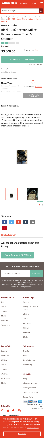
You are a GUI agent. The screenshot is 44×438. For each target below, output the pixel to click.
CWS (41, 408)
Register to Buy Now (22, 59)
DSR (2, 302)
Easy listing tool (29, 360)
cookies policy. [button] (33, 428)
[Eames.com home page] (9, 4)
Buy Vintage (28, 297)
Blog (25, 378)
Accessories (5, 325)
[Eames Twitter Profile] (8, 411)
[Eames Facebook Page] (13, 411)
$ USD (34, 3)
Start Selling (27, 365)
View (36, 50)
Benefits (26, 351)
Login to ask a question (33, 96)
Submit (36, 273)
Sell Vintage (28, 346)
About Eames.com (30, 383)
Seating (26, 302)
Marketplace (24, 3)
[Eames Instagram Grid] (19, 411)
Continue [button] (22, 434)
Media (3, 316)
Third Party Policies (30, 392)
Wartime (4, 320)
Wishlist (38, 86)
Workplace (5, 355)
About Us (27, 374)
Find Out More (7, 297)
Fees (25, 355)
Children (26, 314)
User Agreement (29, 388)
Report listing (7, 234)
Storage (4, 311)
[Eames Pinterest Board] (2, 411)
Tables (3, 307)
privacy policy (27, 282)
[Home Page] (2, 17)
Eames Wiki (6, 346)
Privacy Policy (28, 397)
